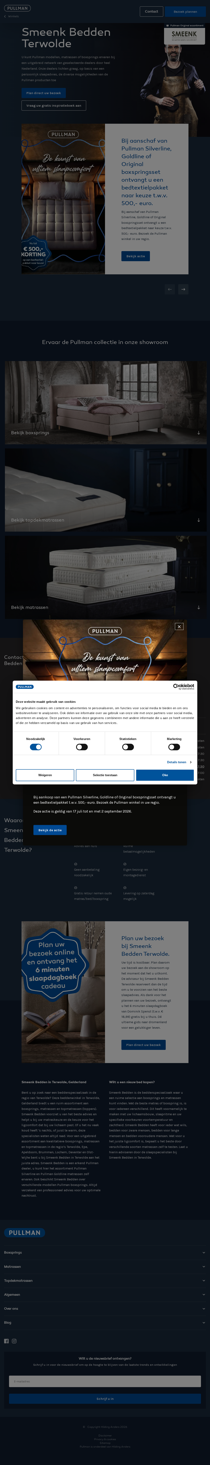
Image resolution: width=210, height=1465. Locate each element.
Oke (165, 775)
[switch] (82, 747)
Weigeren (45, 775)
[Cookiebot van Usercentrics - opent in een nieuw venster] (176, 687)
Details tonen (176, 762)
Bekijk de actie (50, 830)
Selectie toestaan (105, 775)
